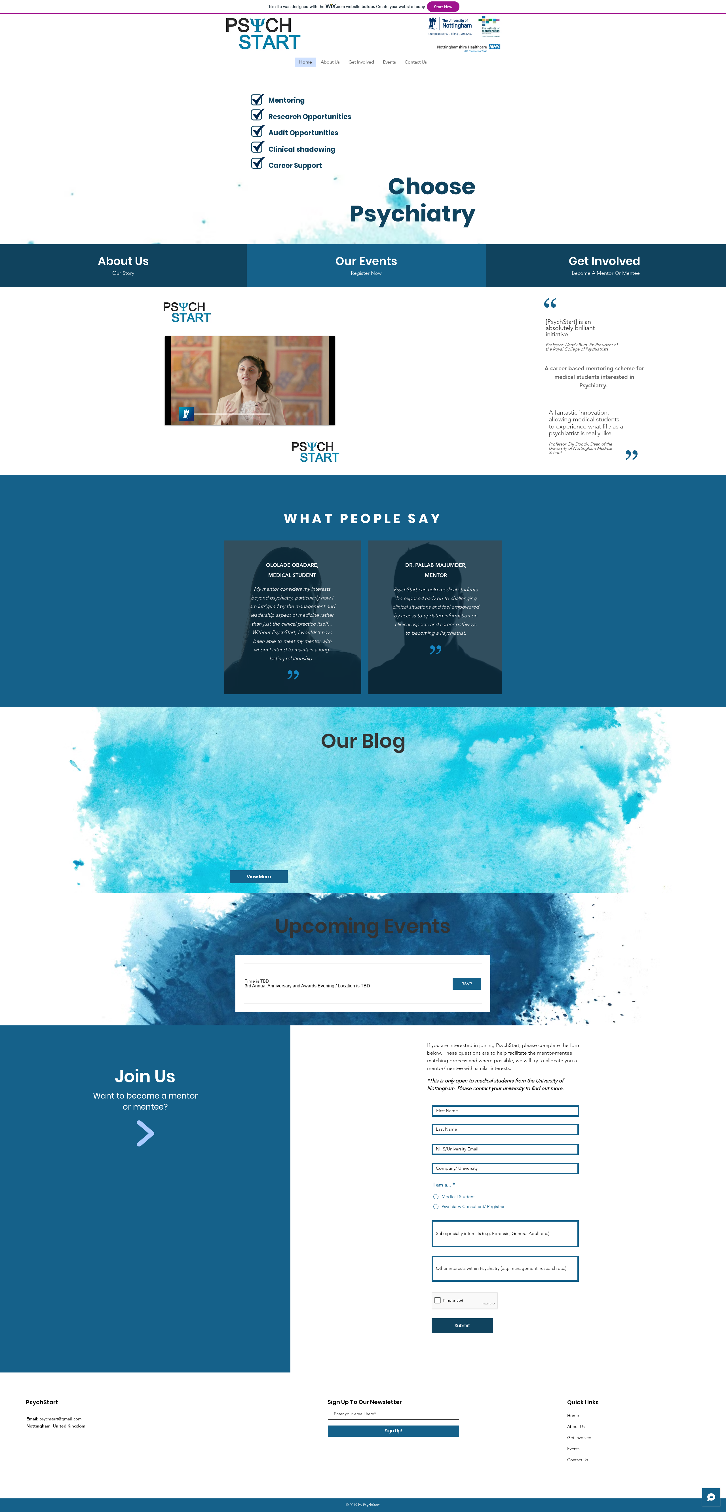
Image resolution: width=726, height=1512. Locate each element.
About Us (575, 1426)
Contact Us (577, 1459)
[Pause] (172, 417)
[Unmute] (181, 417)
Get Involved (579, 1437)
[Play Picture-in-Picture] (317, 417)
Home (573, 1415)
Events (573, 1448)
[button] (289, 986)
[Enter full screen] (327, 417)
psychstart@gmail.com (60, 1419)
